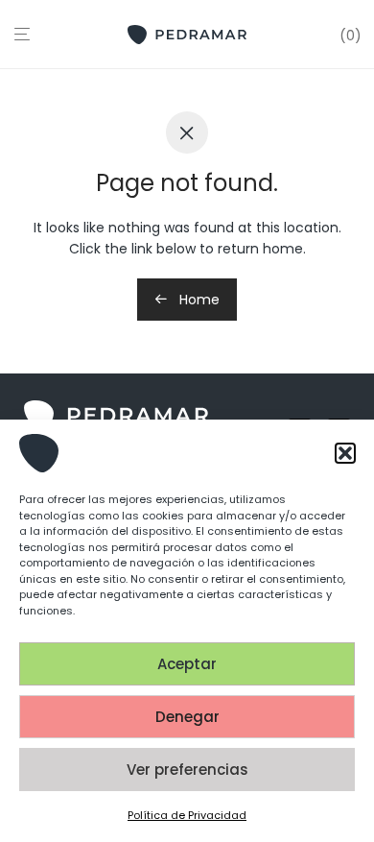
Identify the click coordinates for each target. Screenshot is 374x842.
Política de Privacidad (187, 815)
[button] (345, 453)
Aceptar (187, 664)
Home (197, 299)
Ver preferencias (187, 769)
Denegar (187, 717)
